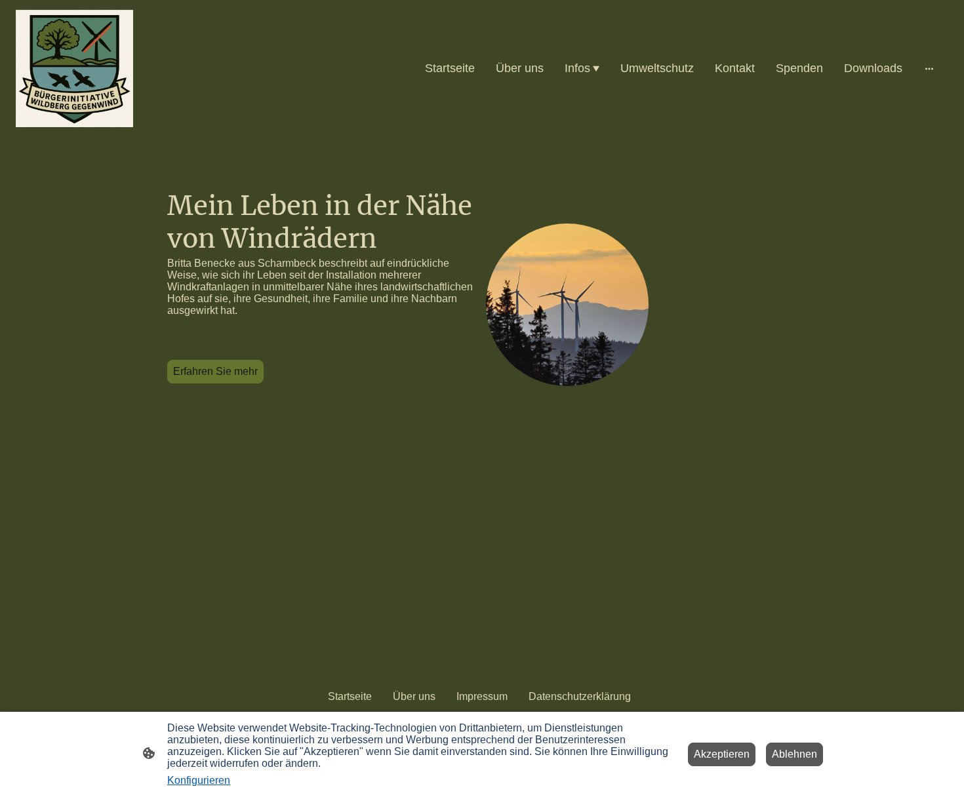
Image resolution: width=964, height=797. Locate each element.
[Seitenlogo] (74, 68)
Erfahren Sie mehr (215, 371)
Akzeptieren (722, 754)
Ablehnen (794, 754)
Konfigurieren (198, 780)
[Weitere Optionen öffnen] (929, 68)
